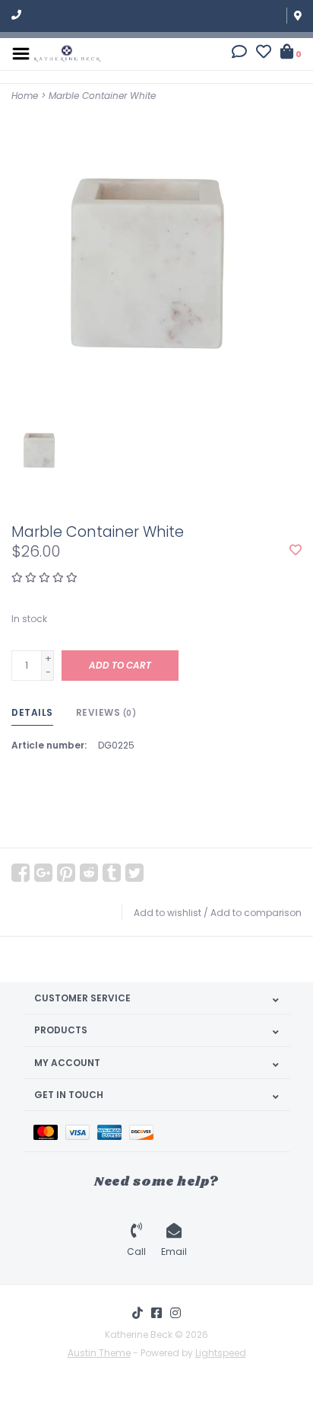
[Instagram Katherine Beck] (175, 1313)
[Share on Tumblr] (112, 873)
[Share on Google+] (43, 873)
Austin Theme (99, 1352)
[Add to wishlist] (295, 551)
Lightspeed (220, 1352)
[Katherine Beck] (67, 53)
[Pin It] (66, 873)
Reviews (106, 712)
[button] (239, 53)
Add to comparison (256, 912)
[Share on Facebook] (20, 873)
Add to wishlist (167, 912)
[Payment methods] (49, 1131)
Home (24, 95)
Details (32, 712)
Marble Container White (102, 95)
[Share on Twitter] (134, 873)
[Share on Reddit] (89, 873)
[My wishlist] (263, 53)
